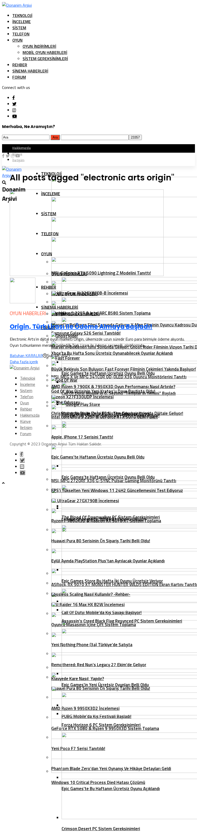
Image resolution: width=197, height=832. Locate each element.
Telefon (20, 34)
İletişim (26, 427)
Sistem (19, 28)
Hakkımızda (21, 147)
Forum (19, 77)
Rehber (19, 65)
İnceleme (21, 22)
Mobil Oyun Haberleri (45, 52)
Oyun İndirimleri (39, 46)
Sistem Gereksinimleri (45, 59)
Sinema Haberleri (30, 71)
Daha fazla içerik (24, 362)
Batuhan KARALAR (26, 355)
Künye (25, 421)
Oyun (17, 40)
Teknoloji (22, 15)
